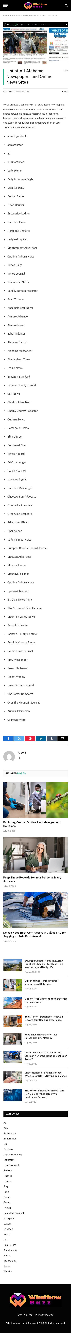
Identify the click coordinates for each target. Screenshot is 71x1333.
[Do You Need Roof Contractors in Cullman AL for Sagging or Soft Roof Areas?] (35, 910)
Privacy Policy (44, 1315)
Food (6, 1191)
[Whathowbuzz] (35, 5)
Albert (10, 92)
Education (8, 1160)
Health (7, 1207)
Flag (5, 1186)
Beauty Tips (9, 1138)
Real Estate (9, 1245)
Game (6, 1197)
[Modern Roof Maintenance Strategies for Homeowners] (12, 1003)
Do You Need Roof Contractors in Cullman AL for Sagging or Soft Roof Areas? (46, 1056)
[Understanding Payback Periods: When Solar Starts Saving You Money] (12, 1077)
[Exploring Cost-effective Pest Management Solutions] (35, 800)
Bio (5, 1144)
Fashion (7, 1170)
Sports (7, 1255)
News (65, 92)
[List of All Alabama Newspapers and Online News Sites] (35, 43)
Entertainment (11, 1165)
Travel (6, 1266)
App (5, 1128)
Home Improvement (13, 1213)
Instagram (8, 1218)
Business (8, 1149)
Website (7, 1271)
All (4, 1122)
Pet (5, 1239)
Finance (7, 1176)
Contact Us (25, 1315)
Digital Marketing (12, 1154)
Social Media (10, 1250)
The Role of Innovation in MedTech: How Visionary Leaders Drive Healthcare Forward (44, 1094)
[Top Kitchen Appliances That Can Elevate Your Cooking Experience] (12, 1021)
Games (7, 1202)
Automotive (9, 1133)
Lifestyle (8, 1229)
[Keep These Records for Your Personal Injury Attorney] (35, 855)
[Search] (66, 5)
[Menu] (5, 5)
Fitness (7, 1181)
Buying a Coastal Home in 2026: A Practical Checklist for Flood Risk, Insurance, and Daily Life (44, 964)
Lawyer (7, 1223)
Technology (9, 1261)
